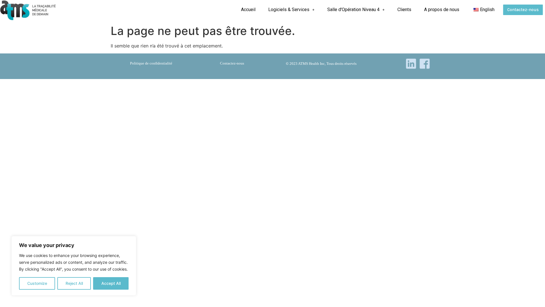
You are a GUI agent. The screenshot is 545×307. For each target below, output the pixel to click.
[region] (73, 266)
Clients (404, 9)
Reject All (74, 283)
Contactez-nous (523, 9)
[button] (291, 9)
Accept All (111, 283)
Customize (37, 283)
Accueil (248, 9)
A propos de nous (441, 9)
